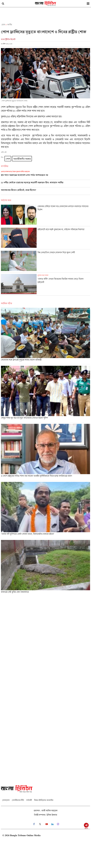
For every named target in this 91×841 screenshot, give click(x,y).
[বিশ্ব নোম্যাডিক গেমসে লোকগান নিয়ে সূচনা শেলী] (45, 261)
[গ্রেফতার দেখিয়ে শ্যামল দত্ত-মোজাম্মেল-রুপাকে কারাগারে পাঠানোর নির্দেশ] (45, 215)
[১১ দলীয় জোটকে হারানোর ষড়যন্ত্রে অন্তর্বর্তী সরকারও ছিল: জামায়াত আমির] (45, 184)
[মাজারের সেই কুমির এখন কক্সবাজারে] (45, 567)
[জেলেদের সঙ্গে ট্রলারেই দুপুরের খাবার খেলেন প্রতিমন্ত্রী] (45, 336)
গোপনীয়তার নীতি (18, 800)
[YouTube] (46, 824)
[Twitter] (40, 824)
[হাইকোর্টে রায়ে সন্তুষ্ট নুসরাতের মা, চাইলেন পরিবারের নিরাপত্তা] (45, 238)
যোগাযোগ (5, 800)
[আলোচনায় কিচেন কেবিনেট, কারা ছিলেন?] (45, 192)
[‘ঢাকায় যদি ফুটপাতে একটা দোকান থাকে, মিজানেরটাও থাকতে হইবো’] (45, 510)
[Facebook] (34, 824)
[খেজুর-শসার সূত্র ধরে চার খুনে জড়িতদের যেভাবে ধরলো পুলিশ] (45, 394)
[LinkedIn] (52, 824)
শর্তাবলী (29, 800)
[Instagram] (58, 824)
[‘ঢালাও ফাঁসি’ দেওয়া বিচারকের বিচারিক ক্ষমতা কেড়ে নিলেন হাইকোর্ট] (45, 284)
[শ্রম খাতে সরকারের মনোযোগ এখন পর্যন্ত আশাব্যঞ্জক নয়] (45, 175)
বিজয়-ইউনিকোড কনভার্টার (43, 800)
